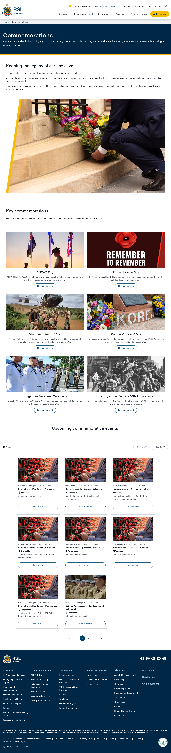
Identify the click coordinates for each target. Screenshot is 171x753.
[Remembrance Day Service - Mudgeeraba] (38, 600)
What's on (125, 6)
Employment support (12, 703)
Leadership (119, 679)
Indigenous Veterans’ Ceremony (40, 685)
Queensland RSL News (97, 679)
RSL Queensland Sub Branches (68, 688)
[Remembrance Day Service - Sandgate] (38, 483)
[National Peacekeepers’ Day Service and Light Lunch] (85, 600)
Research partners (122, 688)
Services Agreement (105, 738)
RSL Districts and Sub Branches (69, 681)
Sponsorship (120, 697)
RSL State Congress (68, 703)
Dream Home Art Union (69, 707)
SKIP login (8, 741)
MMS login (20, 741)
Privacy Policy (86, 738)
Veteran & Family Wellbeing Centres (15, 714)
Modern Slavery (124, 738)
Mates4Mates (33, 738)
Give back (63, 698)
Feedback (46, 738)
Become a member (67, 674)
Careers (118, 706)
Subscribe (58, 738)
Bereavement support (13, 694)
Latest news (92, 674)
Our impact (119, 683)
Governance (119, 701)
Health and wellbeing (12, 698)
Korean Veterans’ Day (41, 691)
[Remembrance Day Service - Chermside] (38, 542)
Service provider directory (15, 719)
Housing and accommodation (10, 688)
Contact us (139, 6)
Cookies (137, 738)
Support (6, 707)
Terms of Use (72, 738)
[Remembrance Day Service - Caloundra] (85, 483)
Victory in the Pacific (40, 700)
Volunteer (63, 694)
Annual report (93, 683)
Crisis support (154, 6)
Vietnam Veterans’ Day (41, 695)
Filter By (158, 446)
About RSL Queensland (125, 674)
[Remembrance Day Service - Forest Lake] (85, 542)
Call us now (161, 13)
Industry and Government (126, 692)
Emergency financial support (12, 681)
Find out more (38, 506)
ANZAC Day (36, 674)
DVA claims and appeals (14, 674)
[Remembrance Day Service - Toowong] (133, 542)
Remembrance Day (39, 679)
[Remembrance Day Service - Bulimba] (133, 483)
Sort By (140, 446)
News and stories (139, 13)
